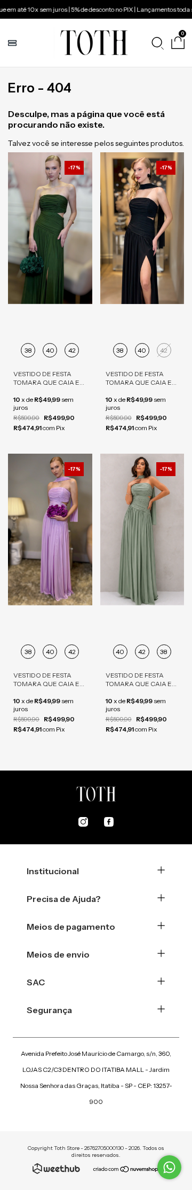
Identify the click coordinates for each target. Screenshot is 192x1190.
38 (28, 350)
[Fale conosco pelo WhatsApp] (169, 1167)
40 (50, 350)
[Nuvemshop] (126, 1170)
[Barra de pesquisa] (157, 43)
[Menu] (13, 43)
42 (72, 350)
